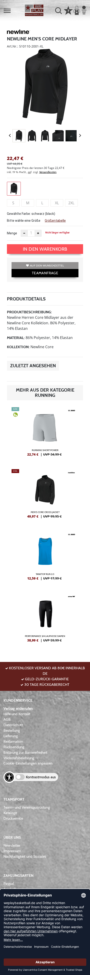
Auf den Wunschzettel (47, 265)
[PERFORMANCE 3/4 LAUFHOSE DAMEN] (45, 619)
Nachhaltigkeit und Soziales (24, 856)
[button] (7, 11)
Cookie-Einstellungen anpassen (28, 763)
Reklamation (13, 741)
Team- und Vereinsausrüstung (26, 807)
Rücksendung (13, 747)
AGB (7, 719)
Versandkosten (48, 172)
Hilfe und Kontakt (16, 714)
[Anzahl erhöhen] (38, 233)
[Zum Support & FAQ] (68, 9)
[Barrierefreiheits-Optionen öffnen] (9, 777)
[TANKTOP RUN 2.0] (45, 557)
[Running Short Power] (45, 433)
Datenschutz (13, 725)
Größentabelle (55, 220)
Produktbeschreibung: (29, 312)
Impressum (12, 851)
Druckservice (13, 818)
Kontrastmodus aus (41, 777)
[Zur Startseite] (34, 10)
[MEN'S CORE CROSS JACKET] (45, 495)
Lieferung (10, 736)
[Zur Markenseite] (18, 32)
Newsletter (11, 845)
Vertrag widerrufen (18, 708)
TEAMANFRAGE (45, 273)
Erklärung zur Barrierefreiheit (25, 752)
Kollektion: (18, 347)
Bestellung (11, 730)
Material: (16, 338)
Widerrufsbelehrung (18, 758)
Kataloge (10, 813)
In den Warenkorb (45, 249)
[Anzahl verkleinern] (24, 233)
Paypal (8, 883)
